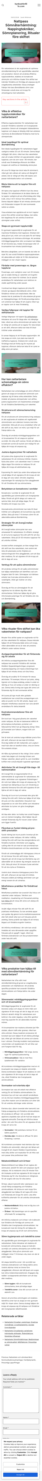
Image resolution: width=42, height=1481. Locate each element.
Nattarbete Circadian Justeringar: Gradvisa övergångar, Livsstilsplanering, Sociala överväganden (21, 1325)
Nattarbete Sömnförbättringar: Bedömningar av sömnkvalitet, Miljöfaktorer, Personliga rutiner (22, 1342)
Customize (20, 1464)
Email (6, 1428)
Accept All (20, 1475)
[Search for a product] (3, 5)
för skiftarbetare (31, 317)
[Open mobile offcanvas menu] (39, 5)
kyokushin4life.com (21, 5)
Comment (7, 1387)
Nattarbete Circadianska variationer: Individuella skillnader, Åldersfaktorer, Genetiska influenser (19, 1333)
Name (6, 1417)
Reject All (20, 1469)
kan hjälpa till (7, 901)
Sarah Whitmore (25, 17)
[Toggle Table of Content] (25, 102)
